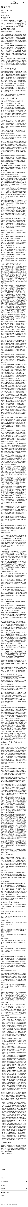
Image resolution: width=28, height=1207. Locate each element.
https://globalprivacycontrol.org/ (9, 677)
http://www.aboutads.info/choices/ (10, 675)
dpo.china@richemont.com (14, 1014)
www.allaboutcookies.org (7, 680)
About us (21, 781)
